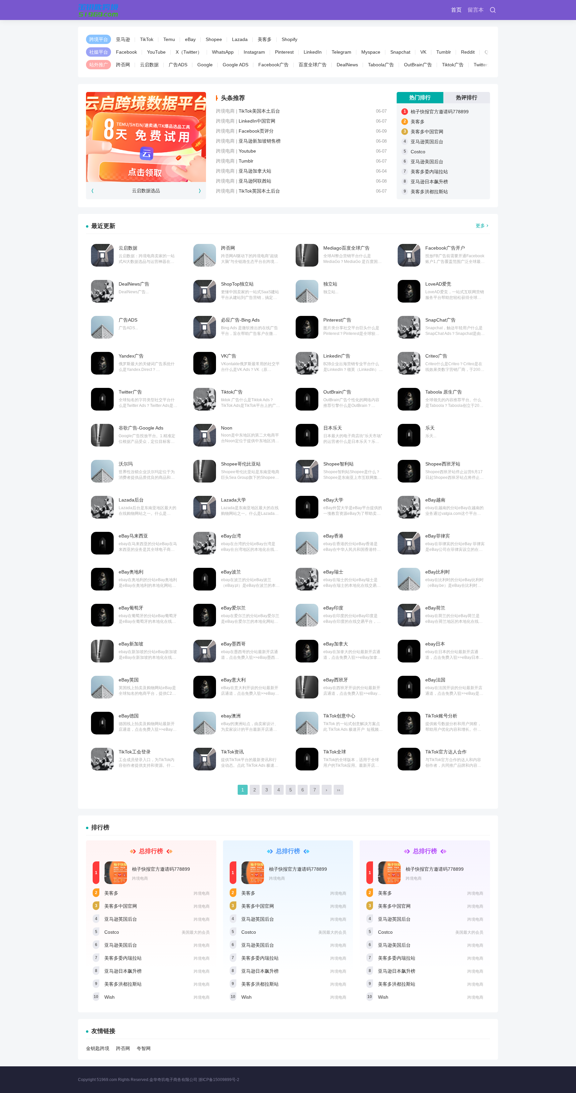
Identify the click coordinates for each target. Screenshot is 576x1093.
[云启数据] (102, 255)
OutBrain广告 (418, 64)
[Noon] (204, 435)
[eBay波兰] (204, 579)
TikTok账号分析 (441, 715)
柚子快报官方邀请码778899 (440, 111)
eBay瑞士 (333, 571)
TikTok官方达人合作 (446, 751)
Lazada (240, 39)
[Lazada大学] (204, 507)
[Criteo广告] (409, 363)
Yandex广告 (131, 356)
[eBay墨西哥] (204, 651)
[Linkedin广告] (307, 363)
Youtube (247, 151)
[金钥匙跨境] (98, 10)
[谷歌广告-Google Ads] (102, 435)
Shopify (289, 39)
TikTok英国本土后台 (259, 191)
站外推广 (98, 64)
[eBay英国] (102, 687)
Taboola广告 (381, 64)
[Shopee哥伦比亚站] (204, 471)
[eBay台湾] (204, 543)
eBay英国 (129, 679)
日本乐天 (332, 428)
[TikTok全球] (307, 759)
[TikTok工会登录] (102, 759)
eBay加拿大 (335, 643)
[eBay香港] (307, 543)
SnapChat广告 (440, 320)
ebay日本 (435, 643)
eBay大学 (333, 500)
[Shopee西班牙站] (409, 471)
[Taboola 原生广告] (409, 399)
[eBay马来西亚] (102, 543)
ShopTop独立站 (237, 284)
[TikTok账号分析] (409, 723)
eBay (190, 39)
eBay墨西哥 (233, 643)
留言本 (476, 10)
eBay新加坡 (131, 643)
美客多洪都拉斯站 (429, 191)
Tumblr (443, 52)
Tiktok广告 (453, 64)
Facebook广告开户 (445, 248)
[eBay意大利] (204, 687)
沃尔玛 (126, 464)
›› (338, 789)
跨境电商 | (227, 111)
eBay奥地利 (131, 571)
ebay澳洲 (231, 715)
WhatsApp (223, 52)
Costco (418, 151)
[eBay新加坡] (102, 651)
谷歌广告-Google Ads (141, 428)
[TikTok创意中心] (307, 723)
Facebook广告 (273, 64)
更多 (480, 225)
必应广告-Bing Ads (240, 320)
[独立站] (307, 291)
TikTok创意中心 (339, 715)
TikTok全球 (334, 751)
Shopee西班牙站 (442, 464)
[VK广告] (204, 363)
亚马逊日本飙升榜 (429, 181)
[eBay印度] (307, 615)
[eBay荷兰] (409, 615)
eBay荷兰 (435, 607)
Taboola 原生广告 (443, 392)
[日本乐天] (307, 435)
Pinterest (284, 52)
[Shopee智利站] (307, 471)
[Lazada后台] (102, 507)
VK (423, 52)
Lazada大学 (233, 500)
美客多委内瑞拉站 (429, 171)
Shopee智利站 (338, 464)
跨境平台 (98, 39)
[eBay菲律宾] (409, 543)
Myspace (370, 52)
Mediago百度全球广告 (346, 248)
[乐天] (409, 435)
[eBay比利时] (409, 579)
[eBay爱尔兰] (204, 615)
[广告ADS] (102, 327)
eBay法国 (435, 679)
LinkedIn (313, 52)
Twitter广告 (485, 64)
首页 (456, 10)
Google (205, 64)
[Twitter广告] (102, 399)
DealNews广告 (134, 284)
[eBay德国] (102, 723)
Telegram (341, 52)
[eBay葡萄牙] (102, 615)
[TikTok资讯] (204, 759)
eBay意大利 (233, 679)
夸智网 (144, 1048)
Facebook (126, 52)
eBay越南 (435, 500)
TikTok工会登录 (135, 751)
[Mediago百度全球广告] (307, 255)
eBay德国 (129, 715)
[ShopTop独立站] (204, 291)
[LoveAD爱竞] (409, 291)
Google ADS (235, 64)
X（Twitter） (189, 52)
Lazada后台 (131, 500)
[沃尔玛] (102, 471)
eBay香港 (333, 536)
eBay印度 (333, 607)
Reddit (468, 52)
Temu (169, 39)
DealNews (347, 64)
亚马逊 (123, 39)
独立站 (330, 284)
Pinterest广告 (337, 320)
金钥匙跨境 (97, 1048)
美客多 (265, 39)
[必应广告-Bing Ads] (204, 327)
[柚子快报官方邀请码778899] (115, 872)
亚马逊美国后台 (427, 161)
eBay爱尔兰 (233, 607)
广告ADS (178, 64)
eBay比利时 (437, 571)
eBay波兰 (231, 571)
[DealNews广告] (102, 291)
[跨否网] (204, 255)
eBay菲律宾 (437, 536)
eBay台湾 (231, 536)
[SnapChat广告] (409, 327)
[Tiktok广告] (204, 399)
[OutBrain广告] (307, 399)
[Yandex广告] (102, 363)
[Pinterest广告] (307, 327)
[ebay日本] (409, 651)
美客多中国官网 (427, 131)
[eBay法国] (409, 687)
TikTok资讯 (232, 751)
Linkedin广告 (336, 356)
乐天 (430, 428)
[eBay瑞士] (307, 579)
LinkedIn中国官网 (257, 121)
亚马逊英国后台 (427, 141)
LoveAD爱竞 (438, 284)
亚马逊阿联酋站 (255, 181)
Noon (226, 428)
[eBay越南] (409, 507)
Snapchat (400, 52)
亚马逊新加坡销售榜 (260, 141)
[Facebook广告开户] (409, 255)
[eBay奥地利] (102, 579)
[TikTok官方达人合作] (409, 759)
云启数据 (149, 64)
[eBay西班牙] (307, 687)
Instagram (254, 52)
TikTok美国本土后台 (259, 111)
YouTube (156, 52)
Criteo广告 (436, 356)
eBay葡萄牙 (131, 607)
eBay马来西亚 (133, 536)
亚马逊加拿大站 (255, 171)
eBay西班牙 (335, 679)
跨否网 (123, 64)
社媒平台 (98, 52)
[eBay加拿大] (307, 651)
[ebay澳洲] (204, 723)
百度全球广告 (313, 64)
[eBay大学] (307, 507)
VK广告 (228, 356)
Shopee (214, 39)
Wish (109, 997)
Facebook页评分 (256, 131)
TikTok (146, 39)
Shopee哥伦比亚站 (241, 464)
